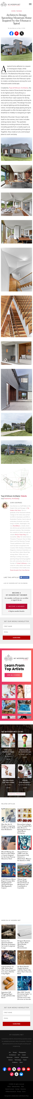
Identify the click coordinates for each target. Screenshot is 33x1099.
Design (19, 11)
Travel (24, 1060)
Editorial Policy (16, 1086)
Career (24, 1055)
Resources (9, 1057)
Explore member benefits (17, 611)
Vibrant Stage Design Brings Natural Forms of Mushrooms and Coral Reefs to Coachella (23, 883)
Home (13, 11)
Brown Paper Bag (20, 534)
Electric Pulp (25, 1096)
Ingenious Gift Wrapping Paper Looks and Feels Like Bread (8, 994)
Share (25, 577)
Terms (24, 1091)
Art (10, 1052)
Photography (22, 1052)
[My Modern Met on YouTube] (28, 1069)
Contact (17, 1089)
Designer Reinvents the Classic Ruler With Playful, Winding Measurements (23, 944)
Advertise (23, 1089)
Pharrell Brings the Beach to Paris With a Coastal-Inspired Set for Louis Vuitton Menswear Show (8, 855)
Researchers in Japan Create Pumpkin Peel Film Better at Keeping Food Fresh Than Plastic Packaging (24, 828)
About (9, 1086)
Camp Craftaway (22, 563)
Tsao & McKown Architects (18, 88)
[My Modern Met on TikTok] (12, 1074)
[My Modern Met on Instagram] (19, 1069)
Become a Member (16, 606)
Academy (15, 1062)
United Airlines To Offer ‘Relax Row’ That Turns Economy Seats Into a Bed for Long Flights (8, 970)
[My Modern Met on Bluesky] (21, 1074)
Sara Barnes (13, 28)
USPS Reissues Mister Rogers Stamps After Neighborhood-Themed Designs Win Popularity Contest (8, 883)
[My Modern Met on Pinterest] (9, 1069)
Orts (18, 537)
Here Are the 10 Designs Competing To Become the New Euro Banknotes (8, 826)
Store (21, 1062)
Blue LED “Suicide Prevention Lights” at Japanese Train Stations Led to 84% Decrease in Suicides (24, 995)
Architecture (12, 1055)
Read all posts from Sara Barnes (19, 570)
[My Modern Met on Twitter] (14, 1069)
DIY (19, 1055)
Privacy (19, 1091)
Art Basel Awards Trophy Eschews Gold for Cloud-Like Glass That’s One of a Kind (24, 970)
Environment (24, 1057)
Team (22, 1086)
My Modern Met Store (12, 731)
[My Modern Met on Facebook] (4, 1069)
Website (24, 496)
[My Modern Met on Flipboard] (23, 1069)
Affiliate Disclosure (11, 1091)
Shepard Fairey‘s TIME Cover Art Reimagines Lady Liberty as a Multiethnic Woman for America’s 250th (24, 856)
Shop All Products (16, 794)
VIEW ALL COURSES (13, 675)
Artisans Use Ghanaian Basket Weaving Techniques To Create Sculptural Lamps (8, 944)
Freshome (7, 498)
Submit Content (9, 1089)
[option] (9, 712)
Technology (18, 1060)
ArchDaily (15, 498)
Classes (17, 1057)
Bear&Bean (16, 526)
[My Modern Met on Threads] (16, 1074)
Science (10, 1060)
